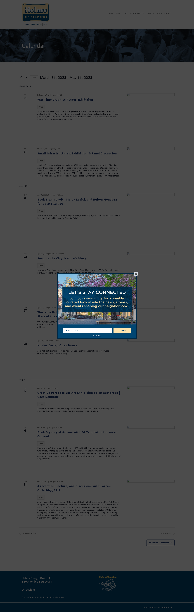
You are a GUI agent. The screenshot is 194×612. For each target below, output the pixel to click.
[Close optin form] (136, 274)
